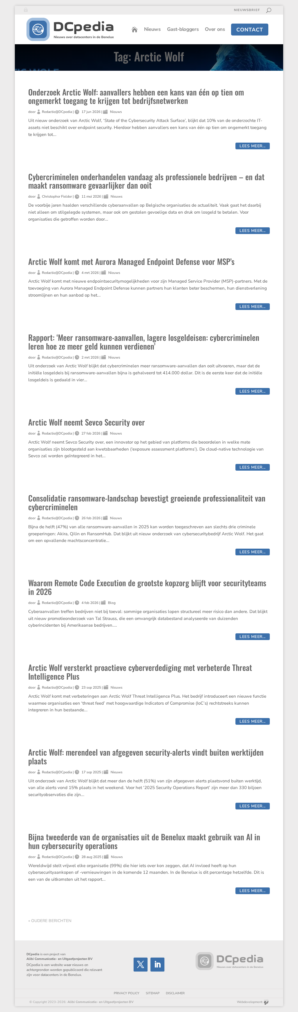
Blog (112, 602)
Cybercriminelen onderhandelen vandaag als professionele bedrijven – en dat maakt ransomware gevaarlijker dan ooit (146, 181)
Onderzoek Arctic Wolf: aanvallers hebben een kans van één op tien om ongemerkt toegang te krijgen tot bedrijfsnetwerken (136, 96)
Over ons (215, 29)
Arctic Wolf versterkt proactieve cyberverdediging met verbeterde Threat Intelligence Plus (140, 672)
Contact (249, 29)
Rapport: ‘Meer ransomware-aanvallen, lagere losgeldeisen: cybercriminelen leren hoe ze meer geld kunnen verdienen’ (143, 342)
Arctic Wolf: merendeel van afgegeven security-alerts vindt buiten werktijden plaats (146, 756)
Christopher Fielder (57, 196)
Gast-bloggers (183, 29)
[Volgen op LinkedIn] (157, 965)
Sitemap (152, 993)
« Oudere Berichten (49, 921)
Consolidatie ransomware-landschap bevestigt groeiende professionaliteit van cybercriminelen (146, 502)
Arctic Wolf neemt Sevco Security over (86, 422)
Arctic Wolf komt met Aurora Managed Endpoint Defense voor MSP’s (131, 261)
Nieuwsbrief (247, 10)
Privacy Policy (126, 993)
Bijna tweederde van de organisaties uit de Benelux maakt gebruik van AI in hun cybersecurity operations (144, 841)
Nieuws (152, 29)
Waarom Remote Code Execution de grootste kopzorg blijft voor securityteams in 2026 (147, 587)
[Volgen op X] (141, 965)
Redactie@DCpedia (57, 111)
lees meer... (253, 146)
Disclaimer (175, 993)
